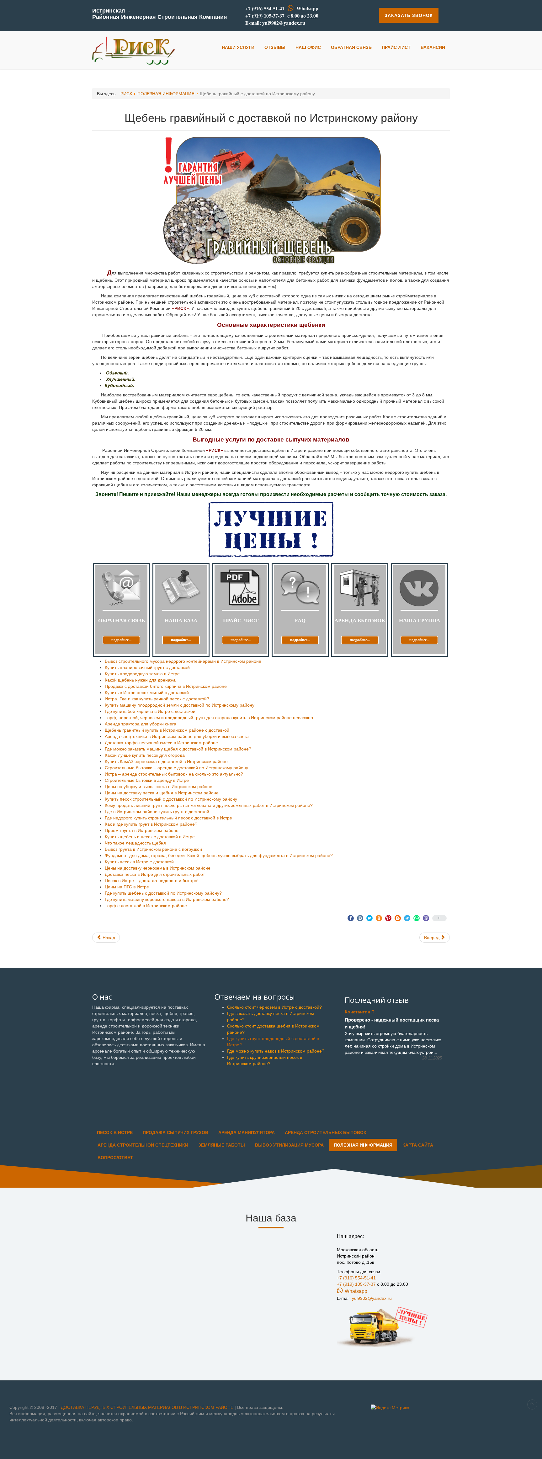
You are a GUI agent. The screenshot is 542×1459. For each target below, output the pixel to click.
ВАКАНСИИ (433, 47)
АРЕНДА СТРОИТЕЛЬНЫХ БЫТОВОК (325, 1132)
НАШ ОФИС (308, 47)
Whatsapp (307, 8)
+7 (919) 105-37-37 (264, 15)
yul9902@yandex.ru (283, 22)
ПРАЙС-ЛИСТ (396, 47)
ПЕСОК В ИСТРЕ (115, 1132)
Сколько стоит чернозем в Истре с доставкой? (274, 1007)
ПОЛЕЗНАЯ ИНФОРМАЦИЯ (363, 1145)
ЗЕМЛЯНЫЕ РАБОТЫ (221, 1145)
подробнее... (121, 640)
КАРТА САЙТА (417, 1145)
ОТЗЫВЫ (274, 47)
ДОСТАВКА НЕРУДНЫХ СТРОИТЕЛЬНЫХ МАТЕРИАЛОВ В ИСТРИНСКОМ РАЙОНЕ (148, 1407)
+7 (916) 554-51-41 (264, 8)
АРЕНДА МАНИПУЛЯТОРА (246, 1132)
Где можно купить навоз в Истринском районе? (275, 1051)
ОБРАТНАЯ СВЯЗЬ (351, 47)
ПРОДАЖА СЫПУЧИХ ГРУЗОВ (175, 1132)
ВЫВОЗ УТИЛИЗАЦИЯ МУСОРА (289, 1145)
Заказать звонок (409, 15)
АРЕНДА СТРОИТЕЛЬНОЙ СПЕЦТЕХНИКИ (143, 1145)
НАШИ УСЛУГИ (238, 47)
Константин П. (360, 1011)
